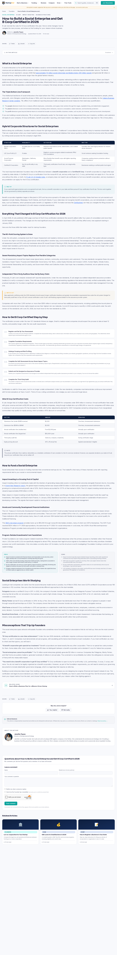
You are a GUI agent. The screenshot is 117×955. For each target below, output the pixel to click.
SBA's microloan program (14, 523)
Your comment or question (11, 776)
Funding (34, 3)
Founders (12, 11)
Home (4, 11)
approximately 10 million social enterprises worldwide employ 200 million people (64, 73)
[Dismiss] (114, 7)
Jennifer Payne (18, 32)
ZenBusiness (78, 203)
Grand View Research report (15, 486)
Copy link (32, 43)
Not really (67, 710)
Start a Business (22, 3)
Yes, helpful (53, 710)
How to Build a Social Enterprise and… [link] (29, 11)
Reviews (43, 3)
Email (66, 770)
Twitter (13, 43)
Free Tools (68, 3)
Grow (58, 3)
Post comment (10, 803)
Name (6, 770)
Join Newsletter (108, 3)
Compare (52, 3)
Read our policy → (102, 721)
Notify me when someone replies (16, 789)
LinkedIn (22, 43)
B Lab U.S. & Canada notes (35, 177)
